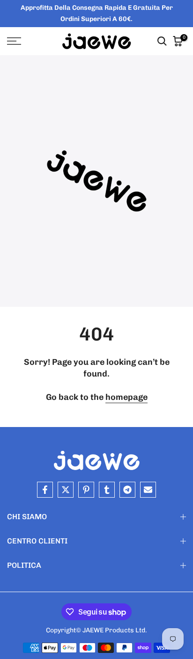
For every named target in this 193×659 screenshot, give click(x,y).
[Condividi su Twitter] (66, 490)
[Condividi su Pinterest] (86, 490)
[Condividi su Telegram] (127, 490)
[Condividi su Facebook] (45, 490)
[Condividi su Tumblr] (107, 490)
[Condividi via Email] (148, 490)
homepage (126, 397)
